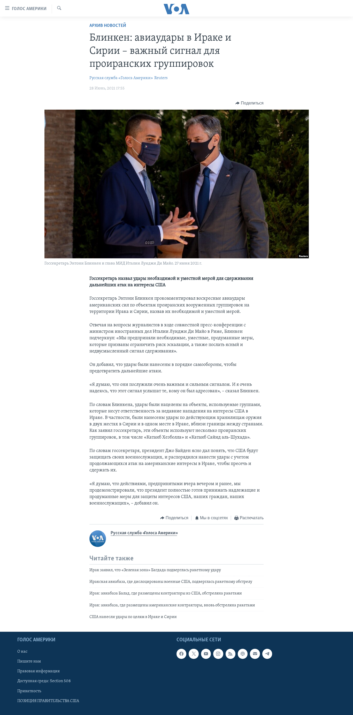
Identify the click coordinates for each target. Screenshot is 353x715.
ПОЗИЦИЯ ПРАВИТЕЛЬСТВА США (48, 701)
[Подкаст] (243, 654)
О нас (22, 652)
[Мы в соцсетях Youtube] (206, 654)
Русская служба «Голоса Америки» (121, 78)
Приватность (29, 691)
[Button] (249, 103)
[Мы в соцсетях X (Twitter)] (193, 654)
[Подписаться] (255, 654)
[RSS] (230, 654)
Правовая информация (38, 671)
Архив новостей (107, 26)
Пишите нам (29, 661)
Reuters (161, 78)
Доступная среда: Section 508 (44, 681)
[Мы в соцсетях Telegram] (267, 654)
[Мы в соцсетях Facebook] (181, 654)
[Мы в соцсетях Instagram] (218, 654)
